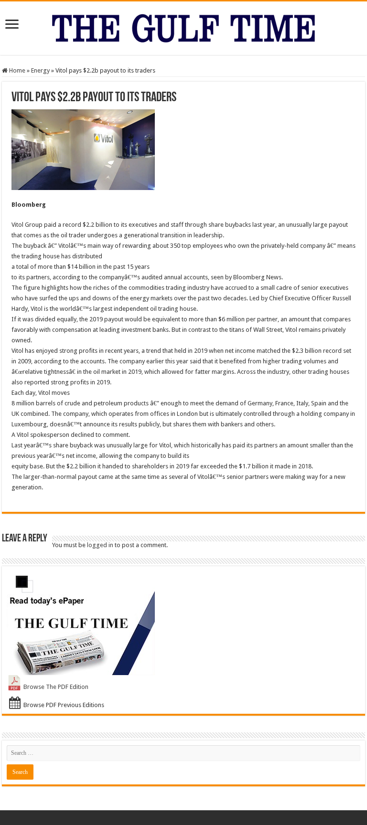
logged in (100, 545)
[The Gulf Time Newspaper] (183, 26)
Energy (40, 70)
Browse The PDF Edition (55, 686)
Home (16, 70)
